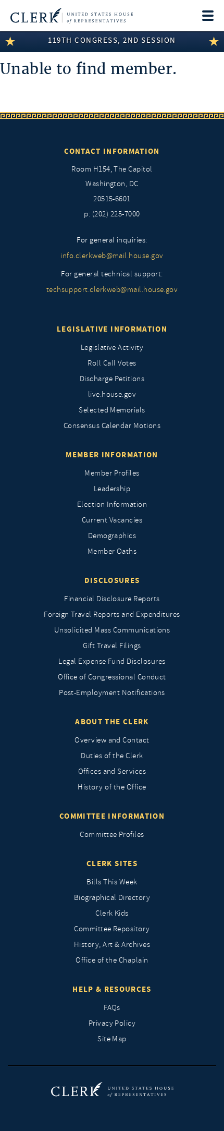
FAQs (112, 1008)
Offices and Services (112, 771)
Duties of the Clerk (112, 756)
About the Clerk (111, 721)
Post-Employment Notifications (112, 693)
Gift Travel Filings (112, 646)
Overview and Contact (112, 740)
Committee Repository (112, 929)
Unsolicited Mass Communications (112, 630)
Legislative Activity (112, 347)
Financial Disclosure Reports (111, 599)
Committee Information (112, 816)
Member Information (112, 454)
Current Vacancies (112, 520)
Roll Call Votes (112, 363)
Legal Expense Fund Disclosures (111, 661)
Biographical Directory (112, 898)
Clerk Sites (112, 863)
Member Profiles (111, 473)
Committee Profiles (112, 835)
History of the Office (112, 787)
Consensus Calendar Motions (112, 426)
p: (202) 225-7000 (112, 214)
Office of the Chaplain (112, 960)
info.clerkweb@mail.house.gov (111, 256)
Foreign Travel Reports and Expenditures (112, 614)
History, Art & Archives (112, 945)
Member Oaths (112, 551)
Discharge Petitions (112, 379)
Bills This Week (111, 882)
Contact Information (112, 151)
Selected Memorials (112, 410)
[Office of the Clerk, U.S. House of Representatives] (71, 15)
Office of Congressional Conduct (112, 677)
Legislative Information (112, 329)
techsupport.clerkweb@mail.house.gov (112, 290)
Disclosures (112, 580)
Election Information (112, 504)
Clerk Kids (112, 913)
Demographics (112, 536)
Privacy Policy (112, 1023)
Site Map (112, 1039)
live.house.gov (112, 394)
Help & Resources (112, 989)
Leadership (112, 489)
